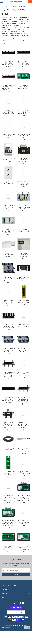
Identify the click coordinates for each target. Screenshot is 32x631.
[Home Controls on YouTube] (23, 603)
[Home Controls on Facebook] (9, 603)
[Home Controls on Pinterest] (17, 603)
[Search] (25, 1)
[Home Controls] (16, 1)
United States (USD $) (15, 612)
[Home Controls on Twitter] (20, 603)
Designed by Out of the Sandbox (20, 625)
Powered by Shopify (6, 627)
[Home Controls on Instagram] (11, 603)
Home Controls (8, 625)
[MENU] (0, 1)
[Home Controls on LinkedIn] (14, 603)
